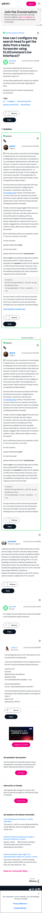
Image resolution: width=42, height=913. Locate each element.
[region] (21, 901)
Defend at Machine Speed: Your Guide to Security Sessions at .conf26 (19, 838)
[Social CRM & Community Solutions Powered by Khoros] (34, 880)
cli (4, 101)
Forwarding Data (9, 193)
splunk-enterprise (11, 104)
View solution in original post (14, 309)
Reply (9, 120)
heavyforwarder (24, 101)
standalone (25, 104)
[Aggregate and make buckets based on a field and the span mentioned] (36, 338)
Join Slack (21, 773)
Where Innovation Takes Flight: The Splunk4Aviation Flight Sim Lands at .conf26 (20, 855)
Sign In (31, 4)
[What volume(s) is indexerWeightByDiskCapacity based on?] (40, 338)
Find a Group (21, 801)
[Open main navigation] (39, 4)
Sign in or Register (26, 17)
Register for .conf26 (21, 745)
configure (11, 101)
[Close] (39, 894)
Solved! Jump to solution (14, 33)
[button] (37, 33)
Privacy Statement (20, 903)
